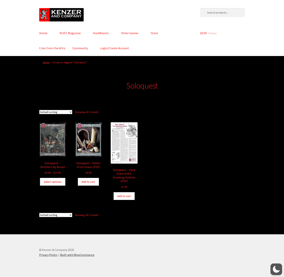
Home (43, 33)
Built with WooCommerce (77, 255)
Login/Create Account (114, 48)
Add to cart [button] (88, 182)
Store (154, 33)
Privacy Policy (48, 255)
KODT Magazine (70, 33)
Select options (52, 182)
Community (80, 48)
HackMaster (101, 33)
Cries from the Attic (52, 48)
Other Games (130, 33)
